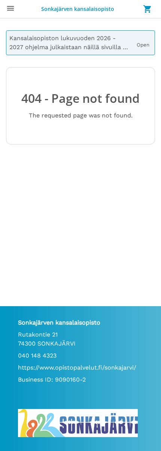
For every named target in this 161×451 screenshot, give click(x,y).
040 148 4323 (37, 355)
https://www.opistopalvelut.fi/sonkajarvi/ (77, 367)
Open (144, 42)
